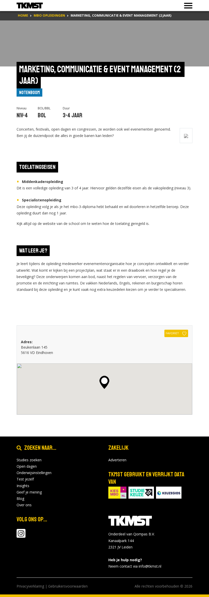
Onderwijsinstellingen (34, 472)
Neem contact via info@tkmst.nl (134, 566)
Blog (20, 498)
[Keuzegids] (168, 492)
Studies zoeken (29, 459)
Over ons (24, 504)
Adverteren (117, 459)
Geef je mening (29, 492)
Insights (23, 485)
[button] (104, 382)
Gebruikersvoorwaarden (68, 586)
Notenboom (29, 92)
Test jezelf (25, 479)
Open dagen (27, 466)
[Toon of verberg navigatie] (186, 5)
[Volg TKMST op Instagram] (21, 535)
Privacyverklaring (30, 586)
